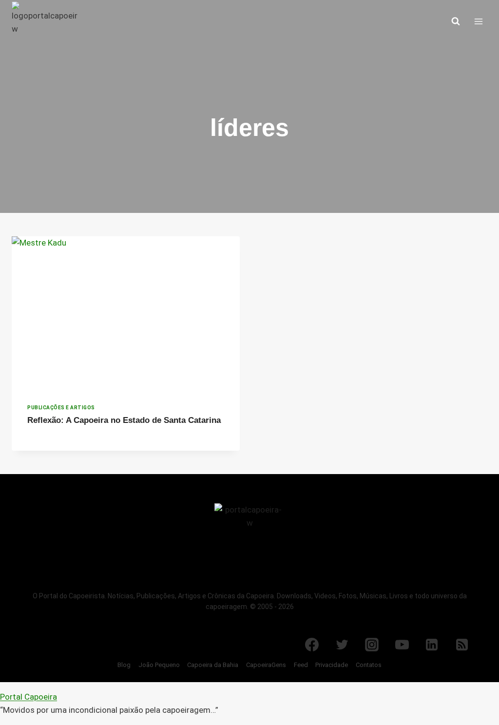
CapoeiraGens (266, 664)
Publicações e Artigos (61, 407)
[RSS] (462, 644)
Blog (124, 664)
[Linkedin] (431, 644)
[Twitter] (342, 644)
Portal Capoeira (28, 697)
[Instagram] (371, 644)
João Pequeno (159, 664)
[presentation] (126, 312)
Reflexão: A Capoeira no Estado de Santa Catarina (124, 420)
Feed (301, 664)
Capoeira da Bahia (212, 664)
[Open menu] (478, 21)
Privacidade (331, 664)
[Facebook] (312, 644)
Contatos (369, 664)
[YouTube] (402, 644)
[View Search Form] (455, 21)
